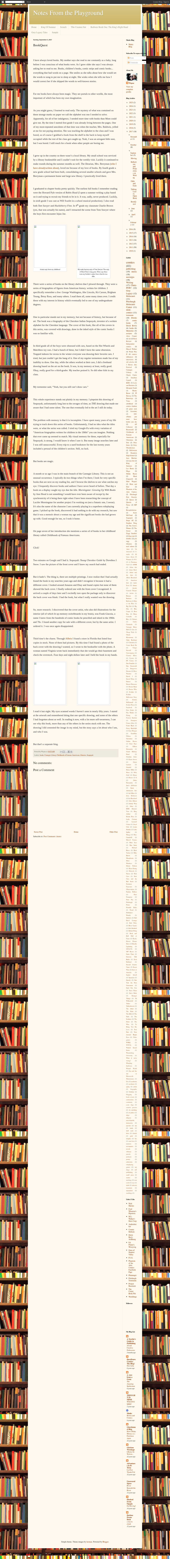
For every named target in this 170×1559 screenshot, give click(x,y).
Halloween (133, 450)
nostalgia (130, 276)
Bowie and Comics (131, 1416)
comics (130, 262)
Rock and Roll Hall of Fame (131, 936)
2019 (131, 124)
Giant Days (133, 744)
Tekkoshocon (130, 1006)
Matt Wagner (131, 481)
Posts (131, 58)
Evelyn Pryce (130, 705)
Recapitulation (131, 510)
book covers (130, 1097)
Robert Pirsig (133, 931)
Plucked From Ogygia (130, 1501)
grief (131, 1136)
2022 (131, 113)
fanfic (131, 1128)
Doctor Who (133, 689)
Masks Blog (131, 45)
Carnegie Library (50, 755)
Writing (129, 282)
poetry (128, 1159)
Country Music (131, 655)
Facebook (129, 707)
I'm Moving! (131, 1506)
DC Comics (130, 661)
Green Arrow (133, 759)
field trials (129, 1131)
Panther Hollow (131, 892)
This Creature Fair (78, 27)
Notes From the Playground (68, 12)
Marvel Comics (131, 840)
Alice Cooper (131, 336)
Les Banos (130, 468)
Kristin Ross (130, 816)
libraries (83, 755)
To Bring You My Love (131, 1026)
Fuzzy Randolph (131, 728)
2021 (131, 117)
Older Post (114, 832)
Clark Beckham (131, 640)
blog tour (131, 536)
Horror (131, 778)
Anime (135, 585)
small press (130, 1175)
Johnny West (133, 803)
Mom (127, 861)
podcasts (128, 1157)
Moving (134, 158)
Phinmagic (133, 1275)
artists (135, 1087)
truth (127, 1185)
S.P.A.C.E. (129, 949)
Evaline (131, 692)
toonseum (129, 315)
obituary (128, 1152)
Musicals (131, 871)
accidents (131, 1084)
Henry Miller (130, 770)
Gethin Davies (131, 741)
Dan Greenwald (131, 666)
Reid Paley (133, 923)
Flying (128, 715)
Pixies (128, 905)
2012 (131, 243)
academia (134, 1081)
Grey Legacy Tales (39, 32)
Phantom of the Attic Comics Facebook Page (132, 1266)
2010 (131, 251)
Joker (131, 806)
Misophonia (129, 858)
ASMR (135, 565)
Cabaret (134, 619)
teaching (128, 1180)
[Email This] (61, 751)
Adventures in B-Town (131, 1465)
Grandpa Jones (131, 757)
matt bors (131, 1141)
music (134, 271)
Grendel (128, 767)
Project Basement (132, 1284)
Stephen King (131, 523)
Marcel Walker (131, 349)
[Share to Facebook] (68, 751)
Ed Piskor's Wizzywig (132, 1244)
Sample (55, 32)
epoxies (128, 1126)
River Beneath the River (131, 1487)
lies (136, 1139)
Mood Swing (133, 868)
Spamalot (131, 978)
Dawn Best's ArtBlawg (132, 1237)
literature (133, 411)
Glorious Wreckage (131, 1448)
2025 (131, 102)
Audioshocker (133, 1225)
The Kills (129, 1014)
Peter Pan (129, 900)
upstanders (129, 1190)
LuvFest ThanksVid (131, 1471)
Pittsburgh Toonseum (132, 1279)
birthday (131, 1092)
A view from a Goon (129, 1377)
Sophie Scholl (131, 975)
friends (135, 1133)
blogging (129, 1094)
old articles (130, 362)
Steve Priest (133, 990)
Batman (128, 596)
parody (128, 1154)
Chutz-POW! (131, 286)
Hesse (128, 772)
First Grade (130, 710)
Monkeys (129, 863)
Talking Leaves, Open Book (134, 193)
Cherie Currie (131, 375)
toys (133, 1183)
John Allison (133, 801)
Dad (127, 442)
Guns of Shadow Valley (132, 1252)
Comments (133, 62)
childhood (129, 404)
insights (128, 1139)
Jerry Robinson (131, 796)
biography (133, 1089)
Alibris (68, 638)
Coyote (131, 658)
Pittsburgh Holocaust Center (130, 304)
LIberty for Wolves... (130, 1453)
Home (34, 27)
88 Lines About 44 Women (131, 556)
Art (129, 339)
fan (136, 1126)
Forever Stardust (131, 718)
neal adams (130, 546)
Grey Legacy (129, 292)
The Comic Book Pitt (132, 1291)
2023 (131, 109)
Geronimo (129, 739)
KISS (128, 383)
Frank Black (130, 726)
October (133, 145)
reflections (129, 1162)
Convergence (130, 653)
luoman (89, 1541)
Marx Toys (133, 842)
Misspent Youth (131, 388)
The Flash (129, 1011)
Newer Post (38, 832)
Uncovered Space (131, 1482)
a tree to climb (130, 1522)
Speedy (128, 980)
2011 (131, 247)
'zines (127, 549)
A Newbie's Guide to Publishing (131, 1341)
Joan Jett (131, 461)
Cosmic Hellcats (132, 1230)
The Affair (130, 1009)
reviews (129, 333)
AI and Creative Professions (131, 1347)
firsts (127, 1133)
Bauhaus (128, 598)
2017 (131, 131)
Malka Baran (131, 474)
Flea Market (130, 713)
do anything (133, 1110)
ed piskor (131, 1113)
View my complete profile (129, 89)
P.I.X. (131, 1257)
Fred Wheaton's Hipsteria (132, 1211)
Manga (128, 835)
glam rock (133, 409)
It (136, 778)
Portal (131, 910)
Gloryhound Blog (131, 1428)
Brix (127, 619)
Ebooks (134, 317)
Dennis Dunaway (131, 684)
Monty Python (131, 866)
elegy (127, 1115)
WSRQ (128, 1042)
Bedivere (129, 601)
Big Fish (128, 606)
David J (129, 676)
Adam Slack (133, 570)
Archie (131, 593)
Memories (130, 330)
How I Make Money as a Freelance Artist (131, 1434)
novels (128, 1149)
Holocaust (130, 296)
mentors (128, 1144)
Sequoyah (90, 755)
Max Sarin (133, 845)
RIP (135, 505)
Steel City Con (131, 988)
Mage (128, 471)
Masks (129, 1413)
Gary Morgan (132, 731)
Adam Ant (133, 567)
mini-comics (129, 311)
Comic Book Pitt (131, 645)
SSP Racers (130, 952)
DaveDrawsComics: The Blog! (131, 1361)
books (42, 755)
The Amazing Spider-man (131, 1383)
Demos (128, 681)
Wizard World (131, 1068)
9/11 (135, 559)
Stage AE (130, 520)
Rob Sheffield (133, 928)
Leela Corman (131, 819)
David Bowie (131, 325)
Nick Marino (131, 1204)
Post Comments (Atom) (52, 836)
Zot (127, 1081)
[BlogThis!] (63, 751)
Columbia (132, 642)
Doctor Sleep (133, 687)
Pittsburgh (129, 902)
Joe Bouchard (132, 798)
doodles (128, 538)
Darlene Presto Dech (130, 1517)
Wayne (131, 83)
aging (128, 1087)
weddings (129, 1193)
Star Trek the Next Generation (131, 982)
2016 (131, 229)
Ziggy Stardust (131, 533)
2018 (131, 128)
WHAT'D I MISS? (131, 1402)
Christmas (129, 440)
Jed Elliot (131, 793)
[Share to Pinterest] (71, 751)
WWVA (128, 1045)
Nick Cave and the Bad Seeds (131, 878)
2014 (131, 236)
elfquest (128, 1118)
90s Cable (130, 1366)
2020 (131, 120)
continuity (129, 1102)
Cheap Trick (130, 632)
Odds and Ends (134, 183)
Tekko (128, 1003)
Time (128, 401)
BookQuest (133, 202)
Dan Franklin (130, 663)
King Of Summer (48, 27)
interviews (129, 359)
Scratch (63, 27)
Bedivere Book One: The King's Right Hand (109, 27)
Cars (133, 629)
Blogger (105, 1541)
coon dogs (130, 1105)
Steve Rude (133, 993)
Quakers (128, 918)
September (133, 154)
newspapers (129, 1146)
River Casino (133, 926)
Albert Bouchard (131, 578)
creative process (131, 1107)
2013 (131, 240)
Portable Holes (131, 907)
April (133, 214)
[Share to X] (66, 751)
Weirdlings (133, 1296)
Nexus (128, 874)
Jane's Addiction (131, 785)
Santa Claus (130, 954)
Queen (131, 500)
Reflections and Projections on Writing (134, 170)
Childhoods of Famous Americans (68, 755)
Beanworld (129, 429)
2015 (131, 233)
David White (130, 679)
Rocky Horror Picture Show (131, 941)
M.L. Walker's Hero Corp (133, 1218)
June (133, 208)
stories (128, 1177)
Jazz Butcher (131, 458)
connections (129, 1100)
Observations (130, 889)
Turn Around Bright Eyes (131, 1034)
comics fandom (131, 406)
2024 (131, 106)
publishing (130, 268)
